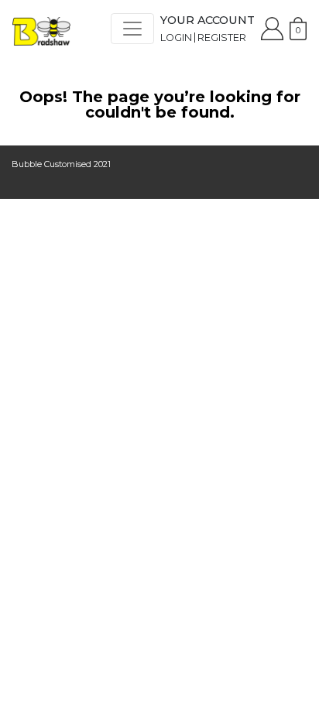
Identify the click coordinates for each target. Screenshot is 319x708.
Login (176, 37)
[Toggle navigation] (132, 28)
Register (221, 37)
